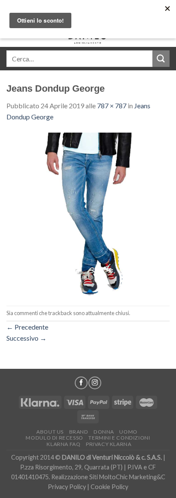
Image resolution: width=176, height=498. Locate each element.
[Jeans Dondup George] (88, 213)
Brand (78, 432)
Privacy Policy (67, 486)
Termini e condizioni (119, 437)
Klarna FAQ (63, 444)
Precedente (27, 327)
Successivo (26, 338)
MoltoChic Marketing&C (132, 477)
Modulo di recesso (54, 437)
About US (50, 432)
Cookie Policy (109, 486)
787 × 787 (111, 105)
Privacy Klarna (109, 444)
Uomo (128, 432)
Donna (104, 432)
